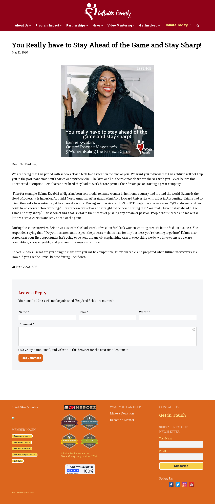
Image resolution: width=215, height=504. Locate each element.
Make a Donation (122, 413)
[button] (30, 25)
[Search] (198, 25)
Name (23, 312)
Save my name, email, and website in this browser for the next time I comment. (75, 350)
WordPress (29, 492)
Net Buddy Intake (22, 442)
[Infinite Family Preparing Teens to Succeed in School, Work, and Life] (107, 11)
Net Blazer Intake (22, 448)
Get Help (18, 461)
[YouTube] (191, 484)
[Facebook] (171, 484)
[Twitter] (177, 484)
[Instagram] (184, 484)
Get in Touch (172, 415)
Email (83, 312)
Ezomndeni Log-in (22, 436)
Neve (13, 492)
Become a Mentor (122, 420)
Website (144, 312)
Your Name (165, 438)
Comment (26, 324)
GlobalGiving (68, 456)
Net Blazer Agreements (24, 455)
